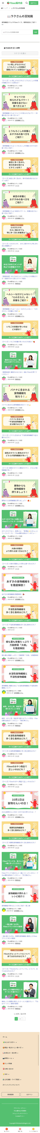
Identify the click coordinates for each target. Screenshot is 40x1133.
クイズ (17, 88)
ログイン (34, 3)
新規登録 (11, 1094)
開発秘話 (17, 283)
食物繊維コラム (19, 120)
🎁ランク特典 (7, 1063)
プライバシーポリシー (20, 1108)
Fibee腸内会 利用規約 (20, 1111)
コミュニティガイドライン (20, 1113)
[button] (20, 53)
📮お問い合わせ (8, 1069)
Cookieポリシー (20, 1116)
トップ (5, 8)
